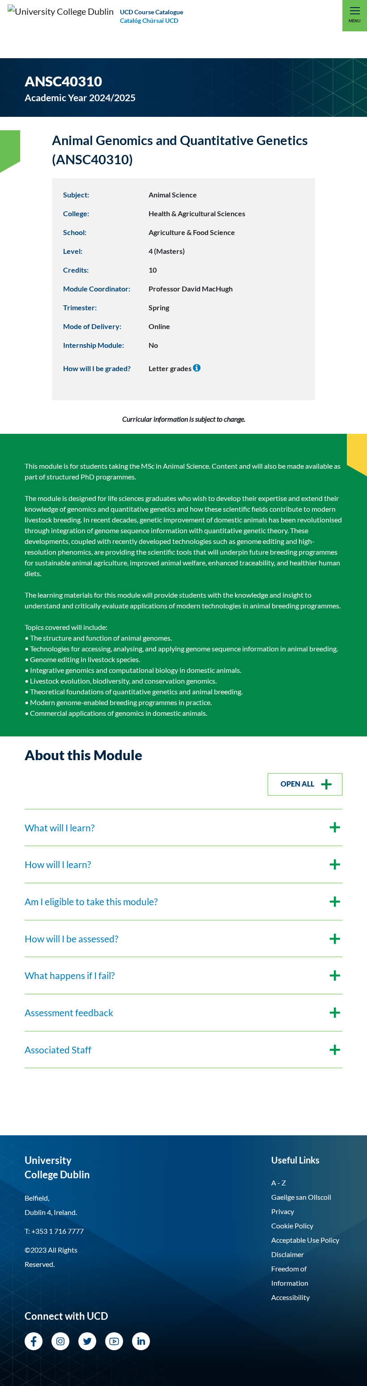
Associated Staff (58, 1049)
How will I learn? (58, 864)
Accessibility (290, 1297)
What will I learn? (59, 827)
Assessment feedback (69, 1012)
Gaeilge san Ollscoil (301, 1197)
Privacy (282, 1211)
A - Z (278, 1182)
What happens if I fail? (70, 975)
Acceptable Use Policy (305, 1240)
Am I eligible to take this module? (91, 901)
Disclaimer (287, 1254)
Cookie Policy (292, 1225)
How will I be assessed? (71, 938)
